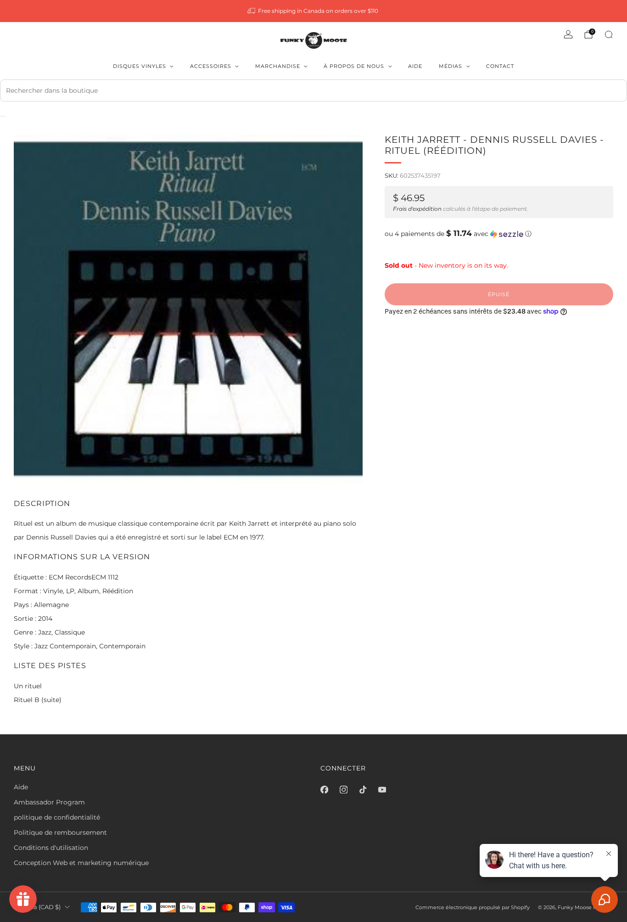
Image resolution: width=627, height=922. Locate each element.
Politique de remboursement (60, 832)
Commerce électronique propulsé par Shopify (472, 907)
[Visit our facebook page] (324, 789)
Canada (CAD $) (37, 907)
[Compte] (568, 34)
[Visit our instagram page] (343, 789)
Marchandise (277, 66)
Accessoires (210, 66)
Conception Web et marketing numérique (81, 863)
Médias (450, 66)
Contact (500, 66)
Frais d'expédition (417, 208)
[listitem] (314, 11)
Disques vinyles (139, 66)
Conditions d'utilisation (51, 847)
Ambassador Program (49, 802)
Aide (415, 66)
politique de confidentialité (57, 817)
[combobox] (313, 90)
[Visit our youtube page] (382, 789)
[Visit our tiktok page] (362, 789)
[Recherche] (608, 34)
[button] (499, 233)
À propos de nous (354, 66)
